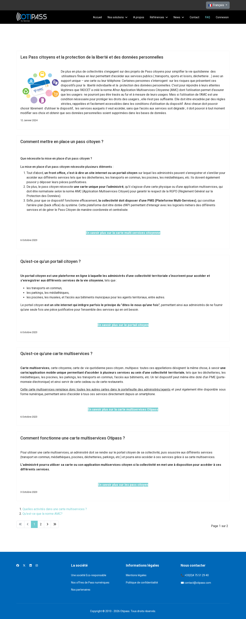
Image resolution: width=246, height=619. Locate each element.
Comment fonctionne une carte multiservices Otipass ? (72, 438)
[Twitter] (24, 565)
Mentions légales (136, 575)
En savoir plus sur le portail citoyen (123, 325)
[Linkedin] (30, 565)
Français (218, 5)
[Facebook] (17, 565)
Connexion (222, 17)
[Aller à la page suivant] (47, 524)
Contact (194, 17)
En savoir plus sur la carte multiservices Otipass (123, 409)
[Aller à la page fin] (55, 524)
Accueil (97, 17)
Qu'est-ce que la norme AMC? (42, 514)
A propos (138, 17)
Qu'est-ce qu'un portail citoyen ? (50, 261)
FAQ (207, 17)
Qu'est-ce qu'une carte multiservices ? (56, 353)
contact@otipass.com (197, 582)
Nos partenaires (80, 589)
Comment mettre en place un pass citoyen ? (61, 141)
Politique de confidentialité (142, 582)
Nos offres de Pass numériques (90, 582)
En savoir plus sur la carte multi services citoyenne (123, 233)
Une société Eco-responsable (88, 575)
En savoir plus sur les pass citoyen (123, 485)
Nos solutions (116, 17)
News (177, 17)
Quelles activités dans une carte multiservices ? (54, 509)
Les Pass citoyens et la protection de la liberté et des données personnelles (91, 57)
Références (157, 17)
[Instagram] (37, 565)
